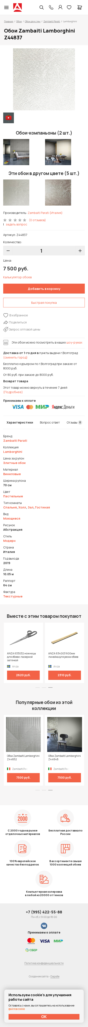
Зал (31, 507)
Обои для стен (32, 21)
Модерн (9, 541)
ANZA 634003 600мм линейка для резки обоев (63, 655)
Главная (8, 21)
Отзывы (74, 422)
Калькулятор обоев (17, 277)
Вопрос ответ (50, 422)
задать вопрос (16, 224)
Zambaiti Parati (51, 21)
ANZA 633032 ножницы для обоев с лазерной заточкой (21, 657)
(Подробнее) (13, 392)
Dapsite (54, 976)
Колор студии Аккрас (17, 7)
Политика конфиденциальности (44, 963)
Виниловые (12, 474)
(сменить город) (15, 357)
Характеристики (20, 422)
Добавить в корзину (44, 288)
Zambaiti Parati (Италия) (45, 213)
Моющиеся (11, 518)
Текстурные (12, 596)
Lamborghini (12, 452)
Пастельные (13, 496)
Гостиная (42, 507)
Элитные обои (14, 463)
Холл (22, 507)
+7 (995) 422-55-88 (44, 911)
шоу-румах (74, 342)
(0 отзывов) (37, 220)
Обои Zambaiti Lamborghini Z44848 (64, 757)
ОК (44, 1016)
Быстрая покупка (44, 302)
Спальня (10, 507)
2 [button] (44, 687)
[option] (44, 79)
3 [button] (50, 687)
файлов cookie (17, 1009)
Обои (19, 21)
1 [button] (37, 687)
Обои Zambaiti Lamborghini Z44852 (23, 757)
